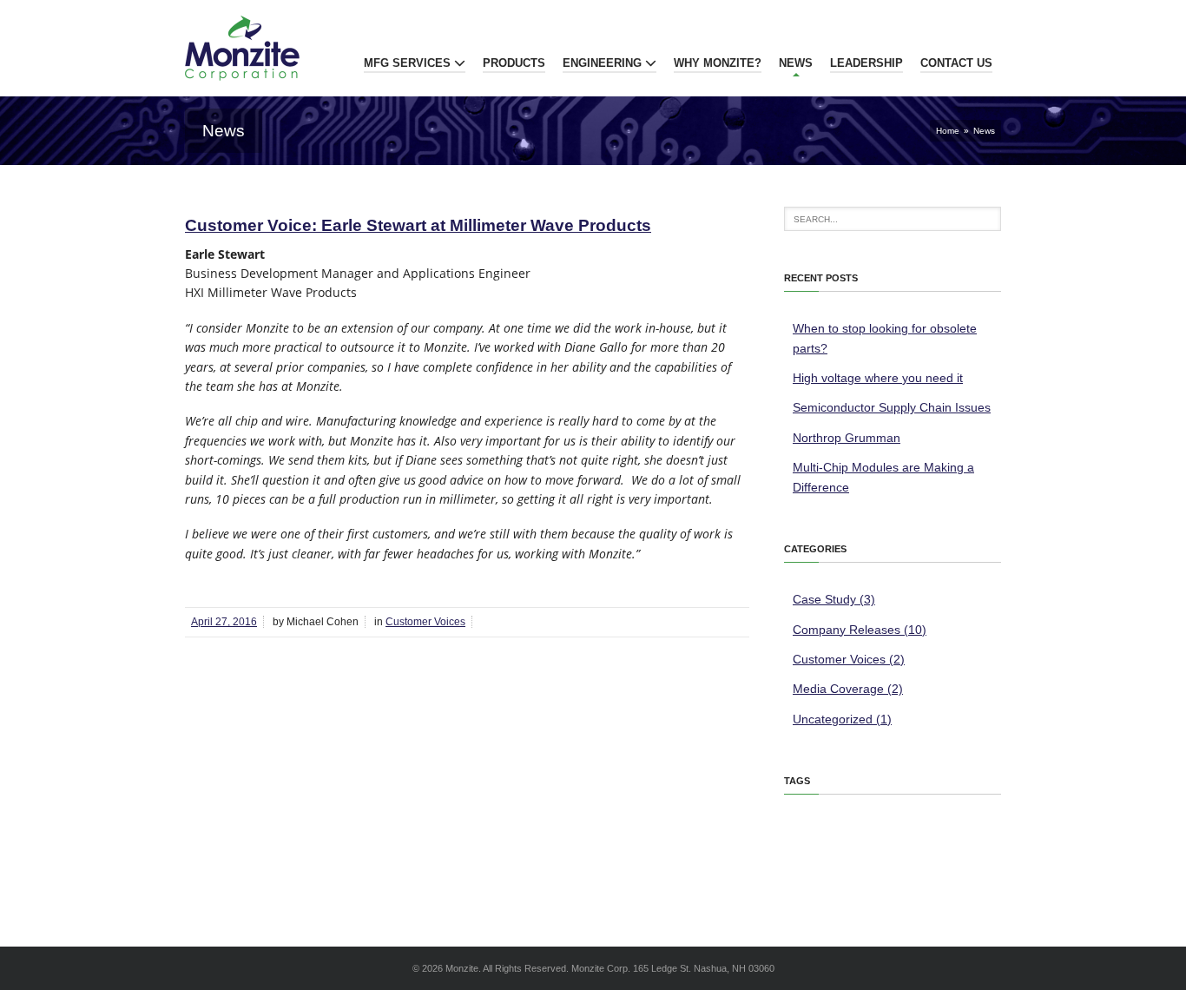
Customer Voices (425, 622)
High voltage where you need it (878, 378)
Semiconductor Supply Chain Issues (892, 407)
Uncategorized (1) (842, 719)
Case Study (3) (834, 599)
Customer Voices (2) (849, 659)
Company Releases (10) (859, 630)
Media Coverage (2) (848, 689)
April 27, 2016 (224, 622)
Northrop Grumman (846, 438)
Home (947, 130)
